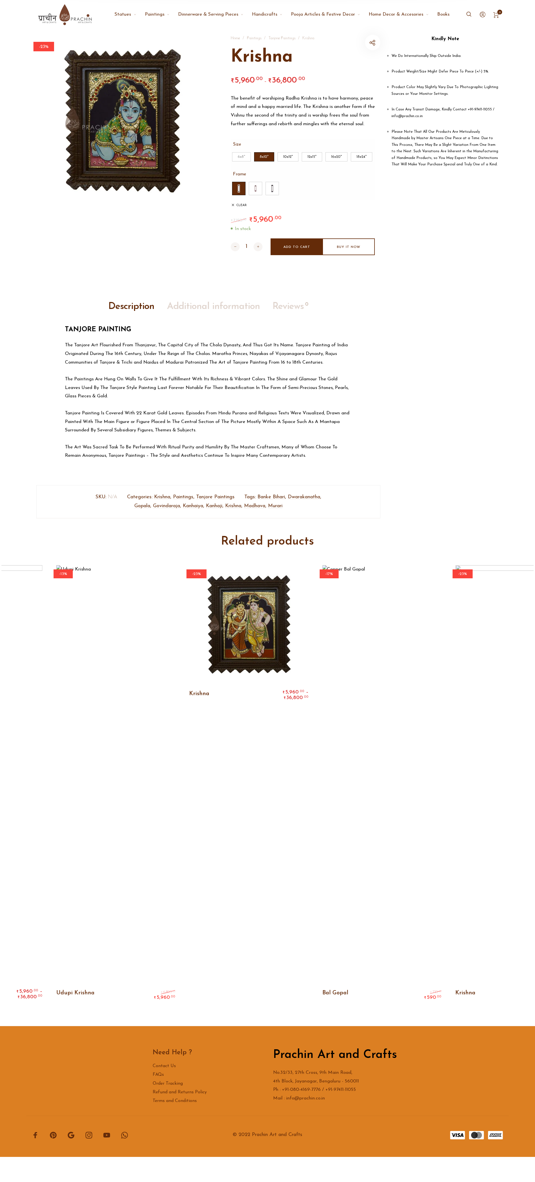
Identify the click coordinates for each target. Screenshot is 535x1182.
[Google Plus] (71, 1135)
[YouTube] (106, 1135)
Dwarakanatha (304, 497)
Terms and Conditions (175, 1101)
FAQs (158, 1074)
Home (235, 38)
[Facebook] (35, 1135)
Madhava (254, 506)
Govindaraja (166, 506)
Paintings (254, 38)
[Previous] (23, 786)
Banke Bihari (271, 497)
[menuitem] (130, 14)
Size (237, 144)
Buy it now (348, 247)
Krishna (308, 38)
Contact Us (164, 1066)
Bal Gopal (331, 993)
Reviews (290, 306)
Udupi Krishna (71, 993)
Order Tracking (168, 1083)
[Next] (511, 786)
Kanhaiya (193, 506)
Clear (241, 205)
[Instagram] (89, 1135)
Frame (239, 174)
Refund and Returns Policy (180, 1092)
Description (131, 306)
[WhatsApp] (124, 1135)
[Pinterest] (53, 1135)
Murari (275, 506)
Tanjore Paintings (281, 38)
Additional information (213, 306)
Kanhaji (214, 506)
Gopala (142, 506)
